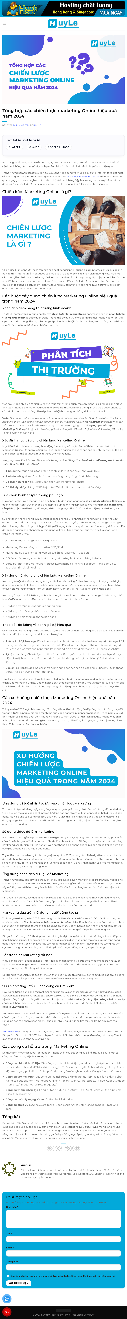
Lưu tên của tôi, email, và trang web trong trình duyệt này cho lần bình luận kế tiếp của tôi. (63, 1276)
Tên (9, 1233)
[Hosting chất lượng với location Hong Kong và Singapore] (63, 8)
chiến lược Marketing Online (83, 176)
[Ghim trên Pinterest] (71, 1148)
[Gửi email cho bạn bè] (66, 1148)
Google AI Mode (58, 147)
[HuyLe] (63, 23)
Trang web (12, 1261)
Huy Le (37, 125)
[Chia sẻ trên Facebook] (55, 1148)
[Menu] (4, 23)
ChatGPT (14, 147)
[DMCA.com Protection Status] (63, 1310)
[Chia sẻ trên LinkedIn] (77, 1148)
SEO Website (10, 1031)
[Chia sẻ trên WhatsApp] (49, 1148)
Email (10, 1247)
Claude (34, 147)
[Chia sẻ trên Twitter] (60, 1148)
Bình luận (12, 1207)
